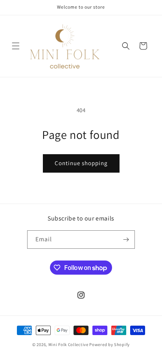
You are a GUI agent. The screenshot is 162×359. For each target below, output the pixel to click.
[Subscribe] (125, 239)
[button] (15, 46)
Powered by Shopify (109, 344)
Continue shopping (81, 163)
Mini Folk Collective (68, 344)
